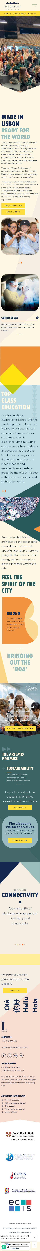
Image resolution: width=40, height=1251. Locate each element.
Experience (20, 807)
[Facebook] (3, 1055)
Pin (15, 512)
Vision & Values (20, 840)
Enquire (32, 14)
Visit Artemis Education (20, 728)
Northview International (15, 1109)
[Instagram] (9, 1055)
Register (14, 991)
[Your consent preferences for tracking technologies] (8, 1247)
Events (7, 14)
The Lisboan (10, 1106)
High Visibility (29, 1076)
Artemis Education (12, 1100)
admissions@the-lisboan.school (14, 1047)
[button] (17, 333)
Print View (5, 1076)
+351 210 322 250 (9, 1041)
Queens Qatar (11, 1112)
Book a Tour (19, 14)
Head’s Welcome (13, 205)
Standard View (17, 1076)
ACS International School (15, 1103)
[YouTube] (15, 1055)
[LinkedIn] (21, 1055)
